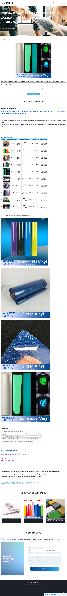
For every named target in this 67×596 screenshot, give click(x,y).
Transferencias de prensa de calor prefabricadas (54, 474)
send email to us (34, 94)
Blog (36, 587)
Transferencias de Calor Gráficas (8, 473)
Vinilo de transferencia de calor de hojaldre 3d (26, 473)
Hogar (4, 39)
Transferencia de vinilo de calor (8, 471)
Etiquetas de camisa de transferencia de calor (32, 474)
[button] (53, 3)
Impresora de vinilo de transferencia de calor (46, 473)
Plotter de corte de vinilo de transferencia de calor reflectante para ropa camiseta (19, 483)
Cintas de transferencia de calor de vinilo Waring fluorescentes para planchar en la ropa (23, 482)
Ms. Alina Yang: (7, 539)
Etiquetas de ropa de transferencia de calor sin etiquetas (47, 471)
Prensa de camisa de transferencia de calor (10, 476)
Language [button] (63, 2)
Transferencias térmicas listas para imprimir (24, 471)
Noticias (26, 587)
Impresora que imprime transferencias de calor (30, 476)
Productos (10, 39)
